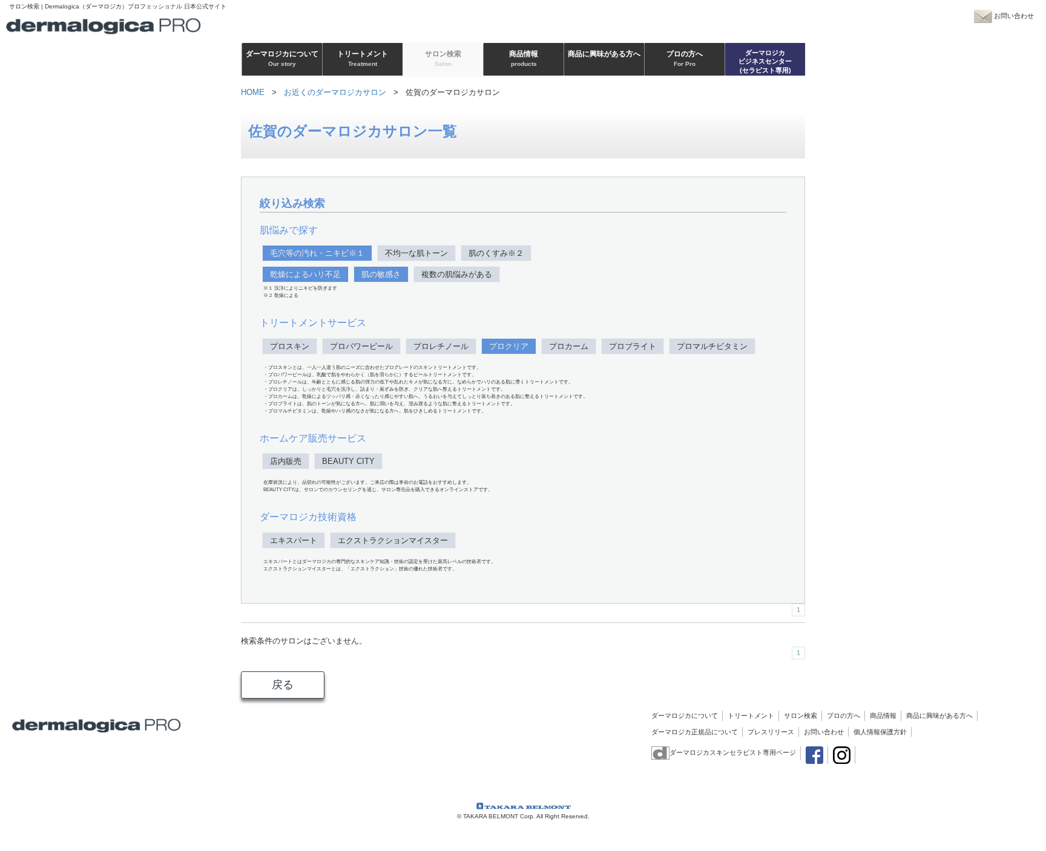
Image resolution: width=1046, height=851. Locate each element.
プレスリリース (771, 731)
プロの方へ (843, 715)
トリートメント (751, 715)
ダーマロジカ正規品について (694, 731)
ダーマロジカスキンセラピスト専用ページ (732, 752)
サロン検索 (800, 715)
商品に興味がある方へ (939, 715)
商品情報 (883, 715)
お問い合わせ (824, 731)
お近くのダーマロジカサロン (335, 92)
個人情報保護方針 (880, 731)
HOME (253, 92)
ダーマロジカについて (684, 715)
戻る (283, 685)
